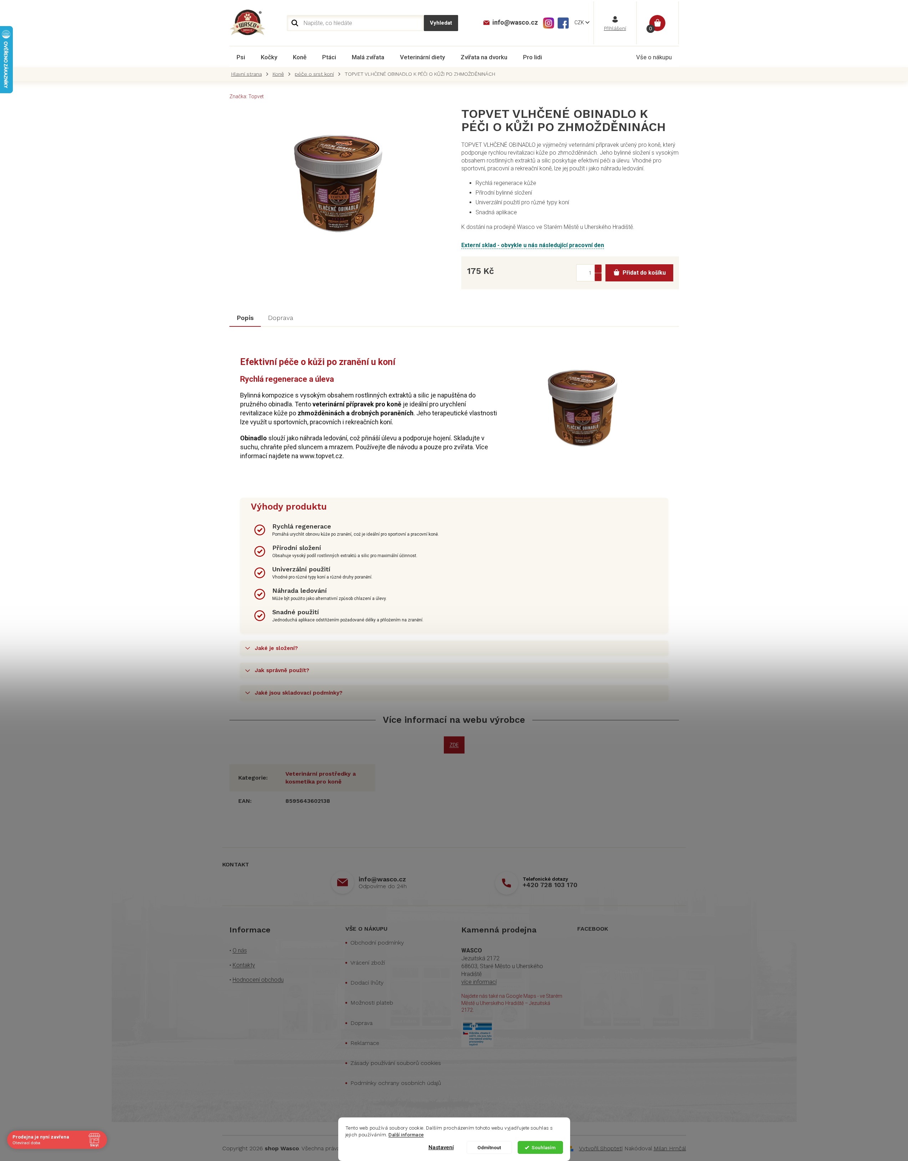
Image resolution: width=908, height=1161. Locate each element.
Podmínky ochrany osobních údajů (395, 1083)
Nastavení (441, 1147)
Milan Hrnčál (670, 1148)
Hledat (441, 23)
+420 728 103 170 (550, 885)
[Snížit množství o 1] (598, 277)
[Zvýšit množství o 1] (598, 269)
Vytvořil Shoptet (600, 1148)
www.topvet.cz (321, 456)
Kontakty (244, 965)
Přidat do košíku (644, 272)
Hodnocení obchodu (258, 979)
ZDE (454, 745)
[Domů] (248, 74)
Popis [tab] (245, 317)
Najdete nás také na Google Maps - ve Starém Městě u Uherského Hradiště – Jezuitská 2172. (511, 1003)
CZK (579, 22)
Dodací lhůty (367, 982)
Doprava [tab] (280, 317)
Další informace (406, 1134)
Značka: (246, 96)
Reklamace (364, 1043)
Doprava (361, 1023)
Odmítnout (489, 1147)
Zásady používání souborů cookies (395, 1063)
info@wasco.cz (382, 879)
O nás (240, 950)
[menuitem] (240, 57)
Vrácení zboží (367, 962)
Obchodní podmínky (377, 942)
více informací (479, 982)
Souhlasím (544, 1147)
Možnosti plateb (371, 1002)
